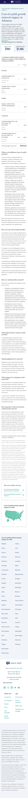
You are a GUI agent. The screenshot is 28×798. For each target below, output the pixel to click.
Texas (16, 613)
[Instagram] (8, 688)
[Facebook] (4, 688)
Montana (17, 596)
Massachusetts (19, 574)
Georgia (4, 583)
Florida (3, 578)
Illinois (3, 596)
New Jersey (5, 613)
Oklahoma (4, 640)
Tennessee (18, 609)
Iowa (16, 548)
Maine (16, 565)
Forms (6, 707)
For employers (8, 700)
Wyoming (17, 644)
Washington (18, 631)
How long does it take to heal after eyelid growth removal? (13, 408)
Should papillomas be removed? (12, 359)
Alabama (4, 543)
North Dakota (5, 631)
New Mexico (5, 618)
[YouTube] (18, 688)
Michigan (17, 578)
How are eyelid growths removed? (13, 280)
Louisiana (17, 561)
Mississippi (18, 587)
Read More (5, 41)
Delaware (4, 574)
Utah (16, 618)
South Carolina (19, 600)
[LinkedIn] (11, 688)
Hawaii (3, 587)
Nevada (4, 605)
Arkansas (4, 557)
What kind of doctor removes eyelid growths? (13, 334)
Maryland (17, 570)
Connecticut (5, 570)
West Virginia (18, 635)
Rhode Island (5, 653)
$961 (7, 48)
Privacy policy (18, 697)
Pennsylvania (5, 648)
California (4, 561)
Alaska (3, 548)
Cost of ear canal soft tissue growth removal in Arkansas (11, 490)
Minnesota (18, 583)
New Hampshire (6, 609)
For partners (7, 697)
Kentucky (17, 557)
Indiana (17, 543)
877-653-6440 (18, 668)
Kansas (17, 552)
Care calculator (6, 8)
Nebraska (4, 600)
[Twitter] (15, 688)
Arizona (4, 552)
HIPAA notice (18, 705)
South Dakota (18, 605)
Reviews (6, 704)
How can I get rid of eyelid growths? (14, 229)
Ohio (3, 635)
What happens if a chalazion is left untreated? (13, 378)
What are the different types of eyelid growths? (14, 153)
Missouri (17, 591)
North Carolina (6, 626)
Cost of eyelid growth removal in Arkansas (13, 495)
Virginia (17, 626)
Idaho (3, 591)
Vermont (17, 622)
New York (4, 622)
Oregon (4, 644)
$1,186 (20, 48)
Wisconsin (18, 640)
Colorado (4, 565)
